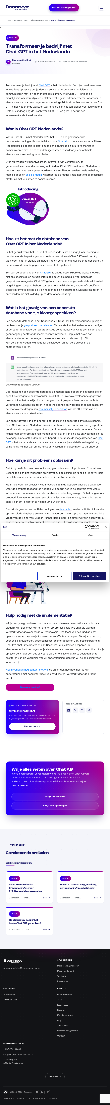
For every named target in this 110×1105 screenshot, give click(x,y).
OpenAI (62, 141)
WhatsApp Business (39, 20)
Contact (61, 1036)
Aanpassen (52, 576)
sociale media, (34, 174)
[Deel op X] (75, 710)
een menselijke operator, (53, 409)
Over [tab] (90, 535)
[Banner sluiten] (106, 527)
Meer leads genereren (68, 966)
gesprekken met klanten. (38, 325)
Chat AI (13, 38)
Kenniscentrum (21, 20)
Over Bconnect (64, 995)
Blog (59, 1020)
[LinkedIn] (42, 1092)
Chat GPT (44, 85)
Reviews (61, 1010)
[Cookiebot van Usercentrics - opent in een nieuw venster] (86, 527)
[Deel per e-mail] (82, 710)
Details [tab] (55, 535)
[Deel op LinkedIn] (68, 710)
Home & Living (10, 1000)
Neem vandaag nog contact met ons (27, 669)
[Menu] (101, 8)
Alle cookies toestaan (89, 576)
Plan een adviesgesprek (64, 8)
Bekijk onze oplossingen (55, 806)
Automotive (9, 995)
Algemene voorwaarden (14, 1098)
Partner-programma (67, 1031)
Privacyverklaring (37, 1098)
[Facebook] (37, 1092)
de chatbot (65, 509)
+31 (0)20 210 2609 (12, 1049)
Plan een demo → (32, 726)
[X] (48, 1092)
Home (8, 20)
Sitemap (53, 1098)
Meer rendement (65, 971)
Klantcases (62, 1005)
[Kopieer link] (89, 710)
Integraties (62, 981)
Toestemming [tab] (19, 535)
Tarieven (61, 976)
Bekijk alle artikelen (55, 797)
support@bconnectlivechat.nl (18, 1055)
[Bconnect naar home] (17, 7)
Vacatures (62, 1026)
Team (59, 1000)
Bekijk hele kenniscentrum (20, 863)
